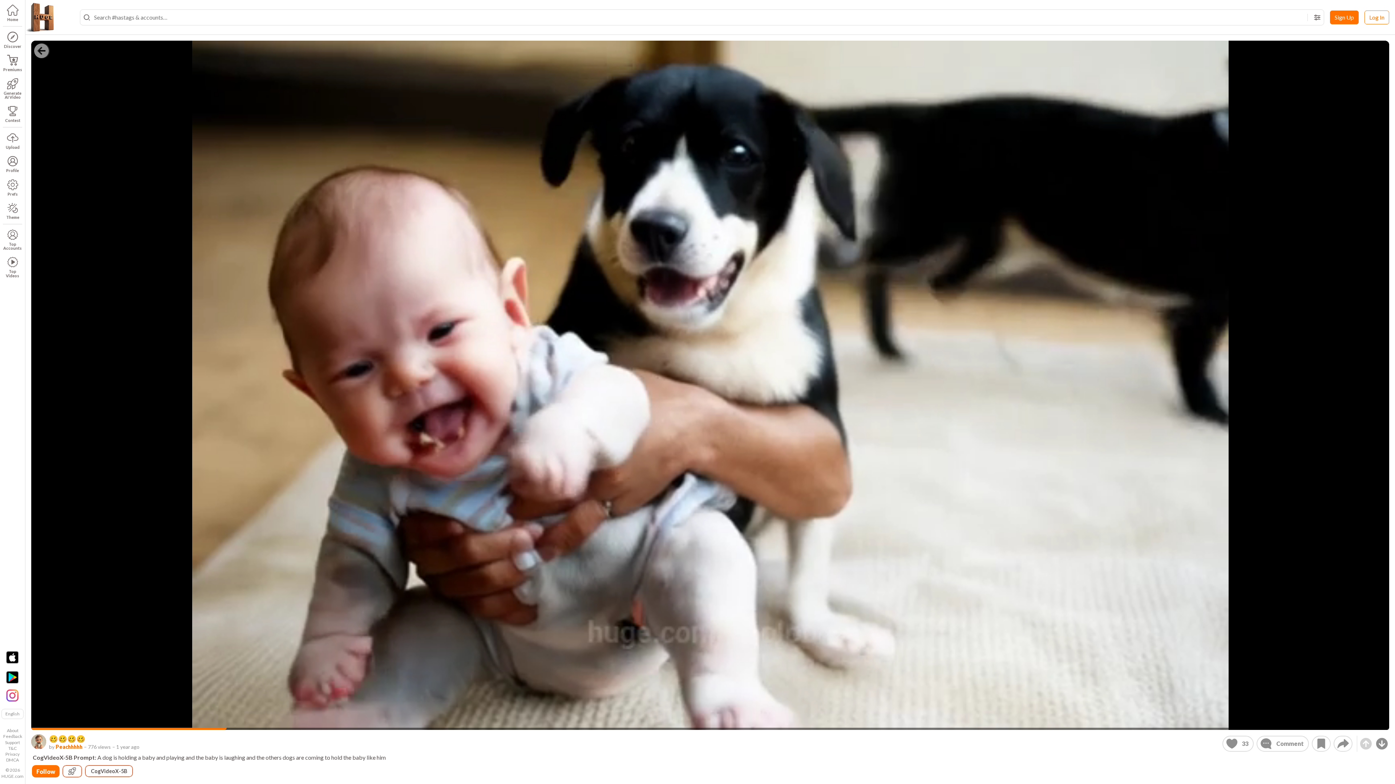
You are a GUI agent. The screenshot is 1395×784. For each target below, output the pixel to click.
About (13, 730)
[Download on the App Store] (12, 657)
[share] (1343, 744)
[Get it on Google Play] (12, 677)
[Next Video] (1382, 744)
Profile (12, 170)
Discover (12, 46)
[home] (39, 17)
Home (12, 19)
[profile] (38, 741)
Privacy (12, 754)
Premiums (12, 69)
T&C (12, 748)
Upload (13, 147)
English (12, 713)
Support (12, 742)
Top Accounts (12, 246)
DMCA (12, 760)
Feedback (12, 736)
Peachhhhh (69, 747)
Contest (12, 120)
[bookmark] (1321, 744)
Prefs (13, 194)
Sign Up (1344, 17)
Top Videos (12, 273)
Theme (12, 217)
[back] (41, 51)
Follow (45, 771)
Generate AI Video (12, 95)
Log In (1376, 17)
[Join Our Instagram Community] (12, 695)
